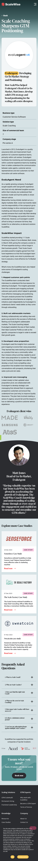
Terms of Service (26, 807)
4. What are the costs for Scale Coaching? (14, 701)
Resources (5, 819)
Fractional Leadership (9, 805)
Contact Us (24, 822)
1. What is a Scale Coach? (12, 677)
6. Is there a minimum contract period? (14, 719)
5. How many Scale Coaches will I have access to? (17, 710)
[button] (34, 4)
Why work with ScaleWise (25, 799)
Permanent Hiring (8, 801)
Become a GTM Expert (28, 803)
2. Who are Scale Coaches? (13, 685)
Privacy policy (23, 857)
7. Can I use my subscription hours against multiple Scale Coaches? (16, 727)
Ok (13, 857)
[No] (32, 828)
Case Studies (6, 822)
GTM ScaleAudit (7, 798)
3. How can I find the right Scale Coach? (15, 693)
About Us (23, 819)
